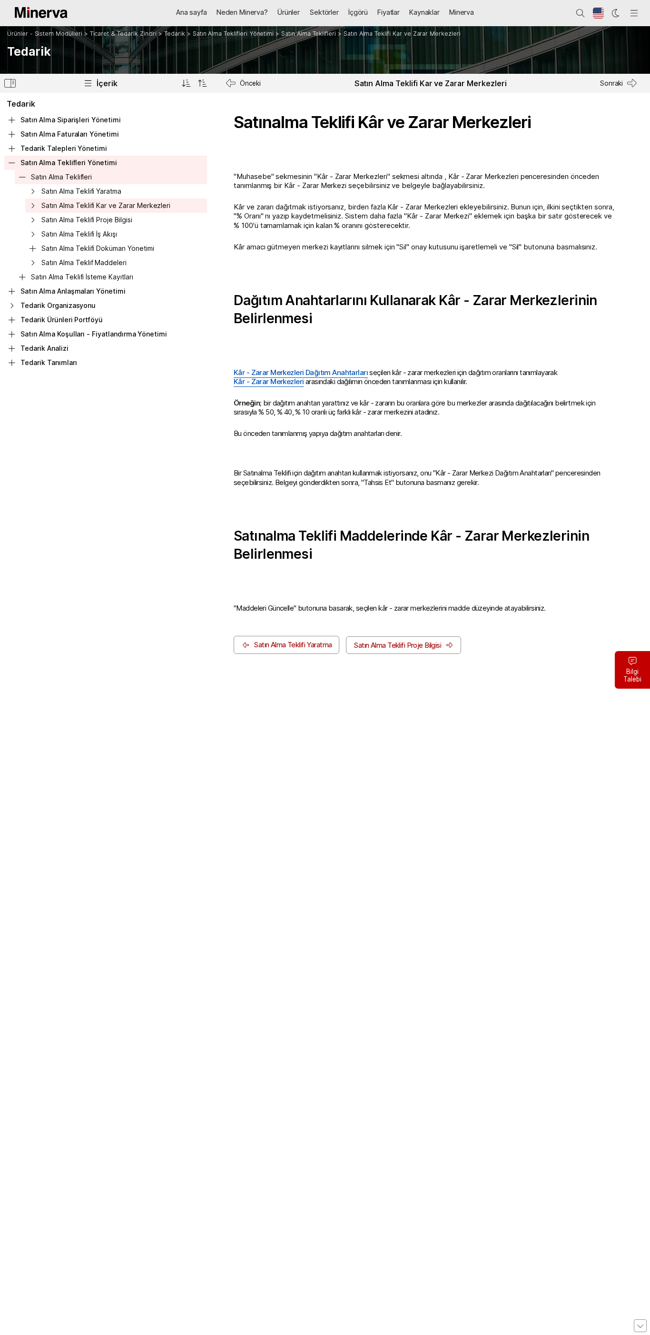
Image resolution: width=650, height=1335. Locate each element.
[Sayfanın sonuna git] (640, 1325)
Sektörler (324, 12)
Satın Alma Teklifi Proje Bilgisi (86, 220)
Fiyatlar (388, 12)
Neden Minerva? (242, 12)
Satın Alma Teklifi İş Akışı (79, 234)
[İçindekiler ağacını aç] (186, 83)
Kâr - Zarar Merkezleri (269, 381)
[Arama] (580, 13)
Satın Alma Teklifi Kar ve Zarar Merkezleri (402, 33)
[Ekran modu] (616, 13)
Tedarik (174, 33)
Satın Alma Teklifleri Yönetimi (233, 33)
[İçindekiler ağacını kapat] (202, 83)
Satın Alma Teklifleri (308, 33)
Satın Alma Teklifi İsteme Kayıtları (82, 277)
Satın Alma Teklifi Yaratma (81, 191)
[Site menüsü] (634, 13)
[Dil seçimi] (598, 13)
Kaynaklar (424, 12)
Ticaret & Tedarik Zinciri (123, 33)
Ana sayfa (191, 12)
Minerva (461, 12)
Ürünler (288, 12)
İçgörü (358, 12)
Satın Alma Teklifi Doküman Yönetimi (97, 248)
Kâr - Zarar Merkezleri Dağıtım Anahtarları (301, 372)
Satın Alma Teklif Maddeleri (84, 262)
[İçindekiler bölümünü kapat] (10, 84)
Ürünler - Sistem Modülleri (44, 33)
